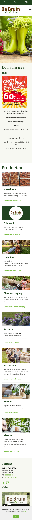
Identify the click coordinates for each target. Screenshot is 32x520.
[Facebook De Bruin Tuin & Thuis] (3, 482)
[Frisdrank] (16, 213)
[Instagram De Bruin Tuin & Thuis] (7, 482)
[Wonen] (16, 391)
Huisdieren (10, 257)
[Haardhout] (16, 179)
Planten (8, 435)
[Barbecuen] (16, 355)
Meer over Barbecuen (12, 379)
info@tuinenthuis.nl (11, 477)
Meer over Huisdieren (12, 270)
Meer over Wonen (11, 412)
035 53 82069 (8, 475)
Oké (16, 516)
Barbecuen (10, 365)
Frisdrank (9, 223)
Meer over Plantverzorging (14, 306)
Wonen (8, 401)
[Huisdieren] (16, 247)
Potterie (8, 329)
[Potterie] (16, 319)
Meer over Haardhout (12, 200)
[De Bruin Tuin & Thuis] (11, 10)
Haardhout (10, 189)
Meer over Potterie (11, 343)
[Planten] (16, 425)
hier (24, 512)
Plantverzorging (13, 293)
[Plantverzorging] (16, 283)
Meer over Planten (11, 451)
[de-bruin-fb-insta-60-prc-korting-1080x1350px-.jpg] (14, 107)
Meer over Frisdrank (12, 234)
